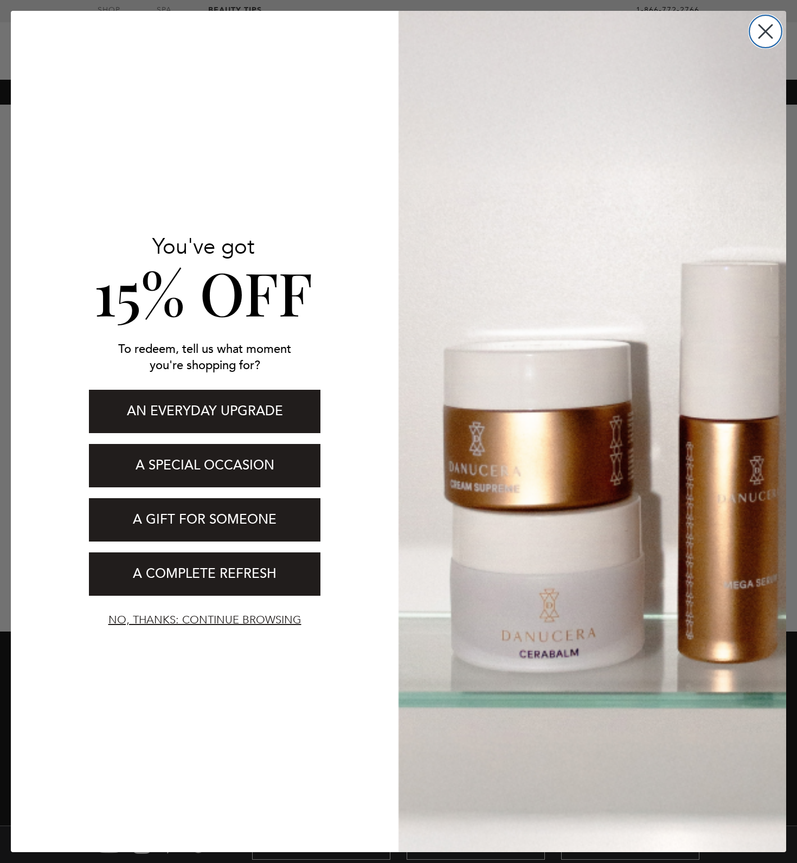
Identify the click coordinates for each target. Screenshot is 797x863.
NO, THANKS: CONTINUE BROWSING (204, 620)
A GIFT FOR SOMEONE (205, 520)
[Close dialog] (765, 31)
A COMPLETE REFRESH (205, 574)
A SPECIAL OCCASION (205, 465)
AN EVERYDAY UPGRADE (205, 411)
